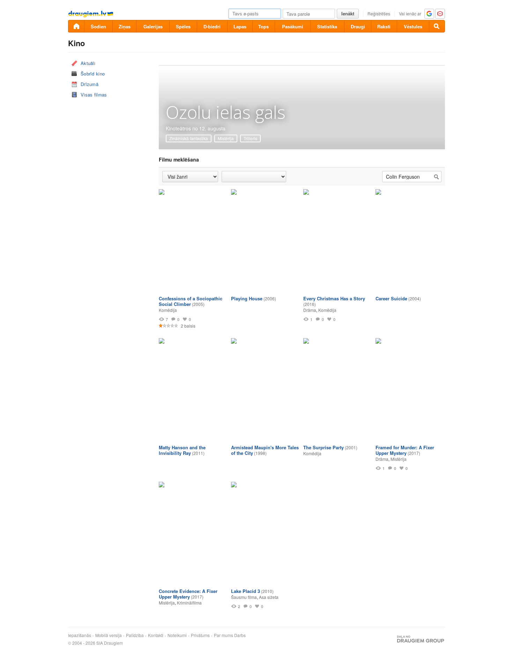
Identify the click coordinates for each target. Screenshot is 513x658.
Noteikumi (177, 635)
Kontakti (155, 635)
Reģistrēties (378, 13)
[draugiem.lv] (76, 26)
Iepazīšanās (79, 635)
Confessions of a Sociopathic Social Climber (190, 301)
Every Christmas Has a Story (334, 298)
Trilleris (250, 138)
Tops (263, 26)
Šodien (98, 26)
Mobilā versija (108, 635)
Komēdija (168, 310)
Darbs (240, 635)
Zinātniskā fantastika (188, 138)
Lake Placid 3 (245, 591)
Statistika (327, 26)
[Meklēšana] (437, 26)
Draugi (358, 26)
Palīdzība (135, 635)
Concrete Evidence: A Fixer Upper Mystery (188, 594)
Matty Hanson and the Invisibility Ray (182, 450)
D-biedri (212, 26)
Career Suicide (391, 298)
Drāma (309, 310)
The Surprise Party (323, 447)
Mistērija (226, 138)
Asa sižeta (268, 597)
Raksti (384, 26)
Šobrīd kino (93, 73)
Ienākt (347, 13)
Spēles (183, 26)
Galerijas (153, 26)
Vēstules (413, 26)
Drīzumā (89, 84)
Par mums (223, 635)
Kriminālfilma (189, 603)
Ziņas (125, 26)
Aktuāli (88, 63)
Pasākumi (292, 26)
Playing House (246, 298)
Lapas (239, 26)
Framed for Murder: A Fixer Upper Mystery (405, 450)
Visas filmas (94, 94)
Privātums (200, 635)
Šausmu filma (244, 597)
